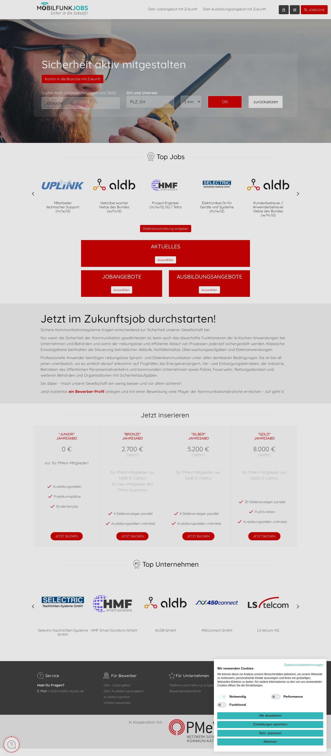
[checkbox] (221, 696)
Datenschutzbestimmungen (303, 665)
